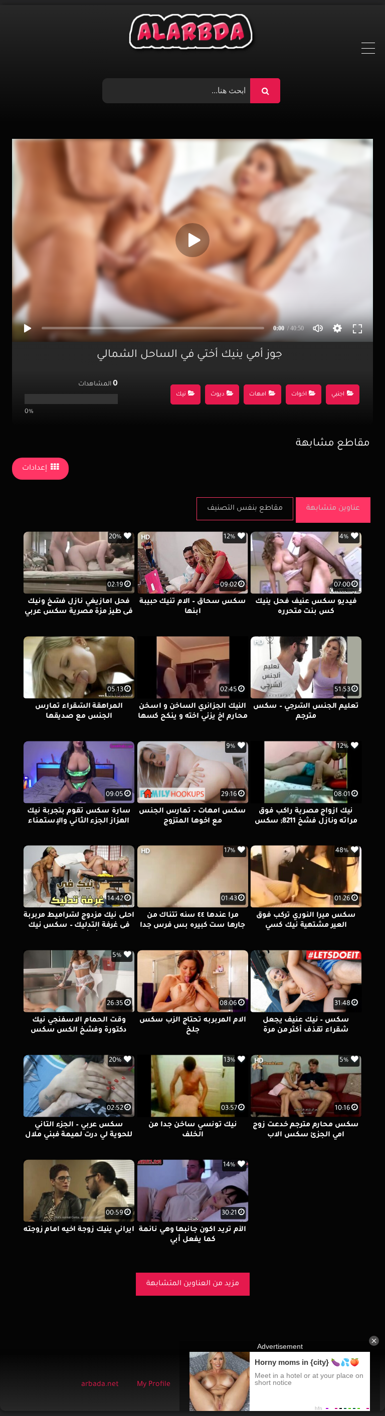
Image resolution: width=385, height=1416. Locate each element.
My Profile (153, 1385)
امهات (257, 394)
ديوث (218, 394)
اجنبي (337, 394)
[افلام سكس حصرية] (192, 34)
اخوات (299, 394)
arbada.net (100, 1385)
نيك (181, 394)
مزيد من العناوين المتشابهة (192, 1284)
